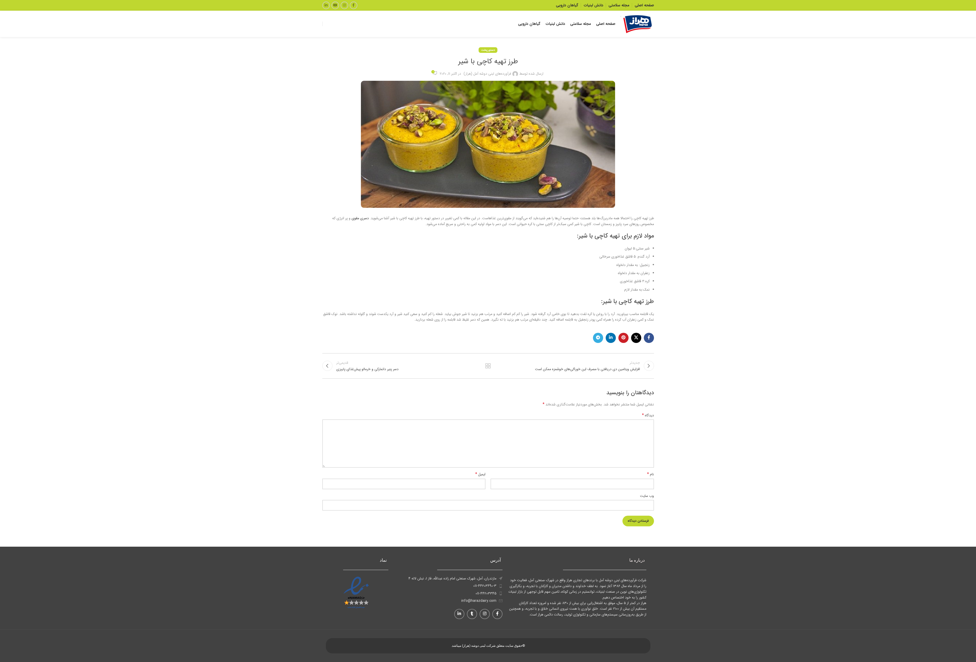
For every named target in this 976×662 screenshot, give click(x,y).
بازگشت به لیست (488, 366)
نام (650, 474)
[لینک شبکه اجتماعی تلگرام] (598, 338)
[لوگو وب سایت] (637, 23)
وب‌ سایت (647, 496)
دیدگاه (648, 415)
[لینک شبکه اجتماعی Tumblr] (472, 614)
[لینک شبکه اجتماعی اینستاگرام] (344, 5)
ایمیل (480, 474)
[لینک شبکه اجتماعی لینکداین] (326, 5)
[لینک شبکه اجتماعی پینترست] (623, 338)
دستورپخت (488, 50)
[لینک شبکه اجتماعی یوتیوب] (335, 5)
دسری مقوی (361, 218)
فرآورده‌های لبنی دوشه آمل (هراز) (487, 73)
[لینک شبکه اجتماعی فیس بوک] (353, 5)
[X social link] (636, 338)
